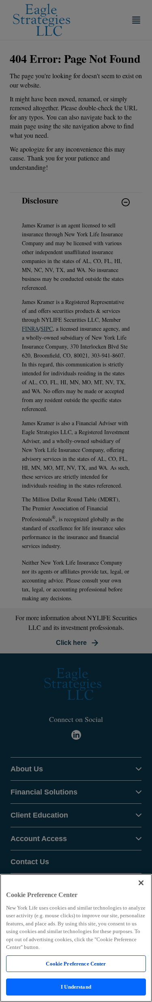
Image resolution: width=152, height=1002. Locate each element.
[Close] (141, 883)
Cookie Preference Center (76, 964)
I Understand (76, 987)
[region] (76, 938)
